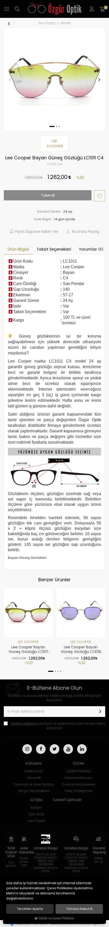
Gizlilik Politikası (78, 771)
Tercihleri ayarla (30, 908)
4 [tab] (60, 671)
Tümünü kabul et (79, 908)
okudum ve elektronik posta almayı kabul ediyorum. (57, 726)
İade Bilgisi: (43, 219)
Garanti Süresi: (49, 211)
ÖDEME (78, 763)
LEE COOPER (28, 641)
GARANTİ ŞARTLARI (67, 800)
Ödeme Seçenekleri (78, 784)
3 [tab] (57, 671)
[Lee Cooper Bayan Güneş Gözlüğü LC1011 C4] (54, 80)
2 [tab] (55, 671)
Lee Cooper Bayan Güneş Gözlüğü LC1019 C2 (81, 649)
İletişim (36, 807)
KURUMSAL (34, 763)
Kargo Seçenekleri (34, 790)
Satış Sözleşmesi (78, 790)
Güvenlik (34, 777)
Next (99, 79)
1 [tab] (50, 671)
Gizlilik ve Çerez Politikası (56, 918)
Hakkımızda (34, 771)
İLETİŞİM (36, 800)
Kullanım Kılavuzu (78, 777)
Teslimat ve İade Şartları (34, 784)
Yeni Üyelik (36, 820)
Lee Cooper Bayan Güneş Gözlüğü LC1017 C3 (28, 649)
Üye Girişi (36, 814)
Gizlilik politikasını (24, 723)
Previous (10, 79)
